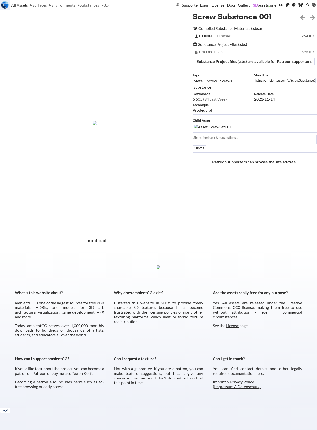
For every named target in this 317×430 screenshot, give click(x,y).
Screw (212, 80)
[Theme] (177, 5)
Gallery (244, 5)
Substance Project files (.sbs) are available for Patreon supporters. (255, 61)
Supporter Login (195, 5)
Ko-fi (88, 373)
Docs (231, 5)
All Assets (19, 5)
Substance (202, 87)
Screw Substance (225, 16)
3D (106, 5)
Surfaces (39, 5)
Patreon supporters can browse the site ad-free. (254, 161)
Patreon (39, 373)
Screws (226, 80)
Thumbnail (95, 240)
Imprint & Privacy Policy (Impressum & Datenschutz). (237, 384)
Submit (199, 148)
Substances (89, 5)
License (218, 5)
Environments (63, 5)
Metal (198, 80)
